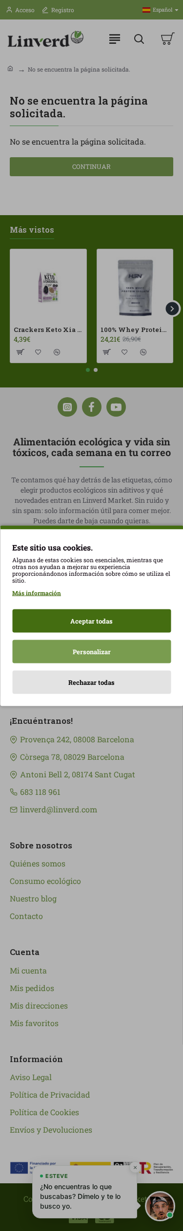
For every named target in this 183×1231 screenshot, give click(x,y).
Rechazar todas (91, 682)
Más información (36, 592)
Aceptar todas (91, 620)
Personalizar (92, 651)
